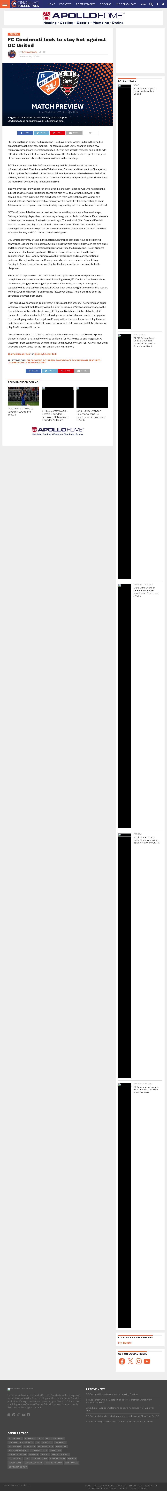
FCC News (65, 4)
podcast (47, 1442)
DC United (49, 360)
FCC (27, 1459)
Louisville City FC (33, 1463)
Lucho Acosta (45, 1447)
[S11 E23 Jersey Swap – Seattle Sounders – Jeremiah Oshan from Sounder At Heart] (58, 388)
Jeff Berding (15, 1459)
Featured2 (58, 1438)
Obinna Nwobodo (18, 1467)
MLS (47, 1438)
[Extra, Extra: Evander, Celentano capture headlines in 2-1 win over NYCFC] (92, 388)
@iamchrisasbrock (19, 353)
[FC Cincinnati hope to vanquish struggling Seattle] (23, 404)
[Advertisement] (140, 50)
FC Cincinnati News (104, 1486)
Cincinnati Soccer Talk (21, 1442)
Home (51, 4)
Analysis (146, 4)
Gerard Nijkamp (54, 1463)
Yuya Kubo (55, 1451)
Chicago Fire (34, 360)
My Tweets (125, 1342)
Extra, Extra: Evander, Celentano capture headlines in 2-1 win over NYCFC (90, 415)
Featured (94, 360)
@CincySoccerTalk (45, 353)
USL (37, 1442)
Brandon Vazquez (18, 1451)
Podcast (105, 4)
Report (45, 1455)
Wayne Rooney (37, 362)
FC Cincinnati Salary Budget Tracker (107, 1488)
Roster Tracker (85, 4)
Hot (40, 1438)
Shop (133, 1488)
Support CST (135, 1486)
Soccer (72, 1459)
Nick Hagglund (39, 1459)
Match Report (57, 1459)
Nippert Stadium (17, 1455)
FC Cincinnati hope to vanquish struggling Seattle (20, 411)
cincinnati (60, 1442)
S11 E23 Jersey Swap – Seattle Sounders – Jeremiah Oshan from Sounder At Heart (55, 415)
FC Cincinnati (80, 360)
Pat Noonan (15, 1447)
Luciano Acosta (17, 362)
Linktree (143, 1488)
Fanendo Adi (63, 360)
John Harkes (71, 1463)
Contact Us (151, 1486)
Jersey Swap (15, 1463)
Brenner (33, 1455)
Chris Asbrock (29, 52)
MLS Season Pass (126, 4)
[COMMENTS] (90, 132)
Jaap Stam (61, 1447)
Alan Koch (29, 1447)
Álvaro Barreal (60, 1455)
